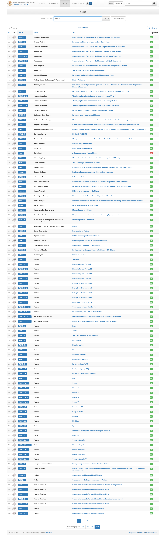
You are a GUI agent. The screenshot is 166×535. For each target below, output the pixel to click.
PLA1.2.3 (23, 269)
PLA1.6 (22, 326)
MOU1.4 (22, 210)
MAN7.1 (22, 186)
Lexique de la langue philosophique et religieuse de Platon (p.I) (96, 316)
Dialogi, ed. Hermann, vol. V (83, 297)
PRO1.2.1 (23, 508)
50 (92, 527)
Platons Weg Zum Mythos (82, 143)
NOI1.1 (22, 231)
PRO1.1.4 (23, 499)
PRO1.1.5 (23, 504)
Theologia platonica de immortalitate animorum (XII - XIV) (94, 101)
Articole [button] (52, 3)
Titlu (74, 33)
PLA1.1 (22, 259)
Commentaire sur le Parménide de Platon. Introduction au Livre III (97, 499)
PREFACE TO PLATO (79, 134)
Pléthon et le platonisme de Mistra (85, 191)
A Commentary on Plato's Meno (84, 153)
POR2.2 (22, 475)
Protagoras (76, 340)
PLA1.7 (22, 331)
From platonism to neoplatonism (85, 205)
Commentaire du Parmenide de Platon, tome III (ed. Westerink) (96, 61)
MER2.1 (22, 201)
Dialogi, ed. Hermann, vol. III (83, 293)
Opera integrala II (79, 449)
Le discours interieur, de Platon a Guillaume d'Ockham (93, 250)
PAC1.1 (22, 245)
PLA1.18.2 (23, 388)
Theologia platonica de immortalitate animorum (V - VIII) (94, 96)
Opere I (75, 383)
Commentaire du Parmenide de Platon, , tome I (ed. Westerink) (96, 51)
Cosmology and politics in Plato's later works (89, 240)
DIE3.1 (22, 66)
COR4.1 (22, 42)
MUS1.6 (22, 220)
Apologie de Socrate (80, 359)
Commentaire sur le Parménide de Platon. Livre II (91, 494)
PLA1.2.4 (23, 274)
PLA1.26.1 (23, 440)
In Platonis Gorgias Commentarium (86, 236)
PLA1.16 (22, 374)
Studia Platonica (78, 80)
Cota (20, 33)
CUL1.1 (22, 47)
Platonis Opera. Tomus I (81, 264)
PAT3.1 (22, 255)
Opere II (75, 388)
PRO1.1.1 (23, 485)
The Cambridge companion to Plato (86, 162)
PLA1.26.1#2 (24, 445)
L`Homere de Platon (80, 177)
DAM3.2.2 (23, 56)
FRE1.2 (22, 110)
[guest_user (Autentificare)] (87, 3)
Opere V (75, 402)
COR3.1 (22, 37)
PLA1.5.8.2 (24, 312)
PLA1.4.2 (23, 302)
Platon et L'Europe (79, 255)
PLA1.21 (22, 416)
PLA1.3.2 (23, 288)
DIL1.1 (22, 70)
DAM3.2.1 (23, 51)
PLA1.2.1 (23, 264)
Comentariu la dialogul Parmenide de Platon (89, 480)
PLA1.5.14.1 (24, 317)
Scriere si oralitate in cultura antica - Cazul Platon (91, 42)
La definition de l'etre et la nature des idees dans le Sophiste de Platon (99, 65)
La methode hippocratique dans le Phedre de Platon (92, 110)
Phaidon (75, 421)
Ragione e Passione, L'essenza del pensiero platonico (92, 172)
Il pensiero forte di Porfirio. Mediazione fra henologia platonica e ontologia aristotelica (105, 124)
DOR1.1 (22, 80)
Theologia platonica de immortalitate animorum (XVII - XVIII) (95, 105)
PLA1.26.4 (23, 459)
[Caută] (154, 3)
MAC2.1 (22, 182)
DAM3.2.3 (23, 61)
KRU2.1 (22, 172)
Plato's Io (75, 435)
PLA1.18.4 (23, 397)
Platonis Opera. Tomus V (81, 278)
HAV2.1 (22, 134)
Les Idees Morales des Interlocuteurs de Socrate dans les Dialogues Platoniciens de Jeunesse (107, 200)
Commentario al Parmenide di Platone (87, 475)
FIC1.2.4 (23, 101)
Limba (111, 3)
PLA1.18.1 (23, 383)
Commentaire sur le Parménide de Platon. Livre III (91, 504)
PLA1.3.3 (23, 293)
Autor (36, 33)
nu (151, 153)
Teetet (74, 331)
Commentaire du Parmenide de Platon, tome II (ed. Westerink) (96, 56)
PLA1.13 (22, 359)
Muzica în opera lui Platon (82, 210)
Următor (153, 28)
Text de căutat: (46, 18)
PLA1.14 (22, 364)
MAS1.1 (22, 191)
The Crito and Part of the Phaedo (85, 335)
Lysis (74, 326)
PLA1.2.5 (23, 278)
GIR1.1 (22, 125)
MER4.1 (22, 205)
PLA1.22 (22, 421)
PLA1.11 (22, 350)
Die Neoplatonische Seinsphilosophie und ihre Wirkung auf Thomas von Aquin (102, 167)
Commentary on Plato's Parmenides (86, 245)
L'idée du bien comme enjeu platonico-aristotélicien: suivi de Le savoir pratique (103, 120)
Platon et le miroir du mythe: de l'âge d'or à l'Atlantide (93, 196)
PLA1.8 (22, 336)
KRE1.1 (22, 167)
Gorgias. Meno (77, 411)
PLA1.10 (22, 345)
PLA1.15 (22, 369)
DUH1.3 (22, 85)
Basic (155, 532)
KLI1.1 (22, 158)
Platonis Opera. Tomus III (82, 269)
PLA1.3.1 (23, 283)
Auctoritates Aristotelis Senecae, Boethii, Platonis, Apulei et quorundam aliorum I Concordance (109, 129)
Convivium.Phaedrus (80, 407)
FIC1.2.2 (23, 96)
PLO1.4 (22, 469)
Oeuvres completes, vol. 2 (82, 302)
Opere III (75, 392)
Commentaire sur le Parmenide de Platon (88, 508)
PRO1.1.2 (23, 489)
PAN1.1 (22, 250)
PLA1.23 (22, 426)
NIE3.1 (22, 226)
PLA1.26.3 (23, 454)
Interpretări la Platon (80, 231)
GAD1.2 (22, 120)
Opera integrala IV (79, 459)
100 (97, 527)
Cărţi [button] (41, 3)
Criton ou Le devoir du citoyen (84, 373)
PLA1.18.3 (23, 393)
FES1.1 (22, 91)
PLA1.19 (22, 407)
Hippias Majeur (78, 345)
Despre (149, 532)
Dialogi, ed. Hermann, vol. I (82, 283)
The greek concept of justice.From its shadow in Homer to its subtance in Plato (102, 139)
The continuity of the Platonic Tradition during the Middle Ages (96, 158)
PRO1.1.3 (23, 494)
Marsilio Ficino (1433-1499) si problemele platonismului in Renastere (98, 46)
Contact (142, 532)
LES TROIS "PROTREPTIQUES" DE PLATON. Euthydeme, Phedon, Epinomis (100, 91)
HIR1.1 (22, 144)
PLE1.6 (22, 464)
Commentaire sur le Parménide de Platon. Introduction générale (97, 485)
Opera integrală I (78, 440)
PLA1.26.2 (23, 450)
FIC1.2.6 (23, 106)
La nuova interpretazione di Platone (86, 115)
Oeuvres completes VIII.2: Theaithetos (87, 312)
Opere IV (75, 397)
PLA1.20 (22, 412)
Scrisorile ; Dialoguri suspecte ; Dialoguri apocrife (91, 430)
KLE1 (21, 153)
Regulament (133, 532)
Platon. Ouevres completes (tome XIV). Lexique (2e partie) (94, 321)
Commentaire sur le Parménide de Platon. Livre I (91, 489)
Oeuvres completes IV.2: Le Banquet (86, 307)
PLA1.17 (22, 378)
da (151, 37)
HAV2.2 (22, 139)
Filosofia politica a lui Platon (83, 219)
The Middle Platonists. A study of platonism (89, 70)
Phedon (75, 350)
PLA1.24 (22, 431)
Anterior (13, 28)
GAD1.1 (22, 115)
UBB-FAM (48, 532)
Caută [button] (64, 3)
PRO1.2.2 (23, 513)
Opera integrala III (79, 454)
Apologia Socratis (79, 354)
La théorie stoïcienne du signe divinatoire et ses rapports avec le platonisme (101, 186)
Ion (73, 378)
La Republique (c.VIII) (80, 369)
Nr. (9, 33)
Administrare (78, 3)
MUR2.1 (22, 215)
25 (88, 527)
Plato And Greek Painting (82, 148)
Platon (74, 226)
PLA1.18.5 (23, 402)
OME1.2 (22, 240)
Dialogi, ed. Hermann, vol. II (83, 288)
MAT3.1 (22, 196)
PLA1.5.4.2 (24, 307)
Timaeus (75, 259)
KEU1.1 (22, 148)
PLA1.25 (22, 435)
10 (83, 527)
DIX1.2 (22, 75)
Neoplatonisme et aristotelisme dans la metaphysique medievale (97, 215)
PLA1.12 (22, 355)
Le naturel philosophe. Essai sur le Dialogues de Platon (93, 75)
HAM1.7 (22, 129)
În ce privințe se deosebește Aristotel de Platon (90, 464)
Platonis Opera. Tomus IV (82, 274)
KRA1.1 (22, 163)
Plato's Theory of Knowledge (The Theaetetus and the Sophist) (96, 37)
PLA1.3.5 (23, 298)
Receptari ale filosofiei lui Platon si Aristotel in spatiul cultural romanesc (100, 181)
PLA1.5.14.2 (24, 321)
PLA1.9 (22, 340)
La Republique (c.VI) (80, 364)
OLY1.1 (22, 236)
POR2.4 (22, 480)
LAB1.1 (22, 177)
